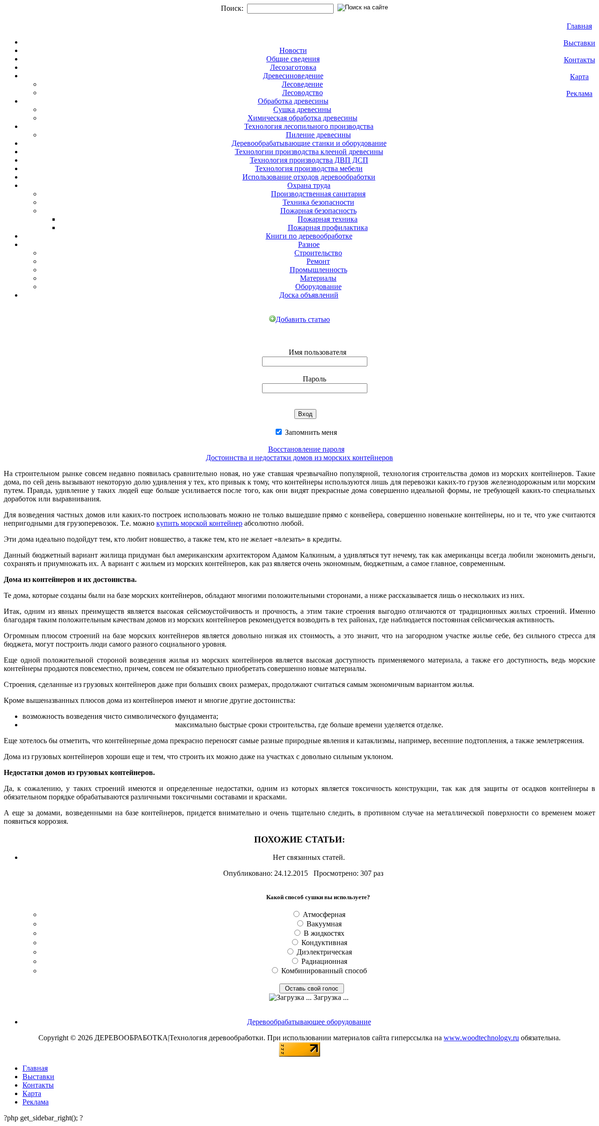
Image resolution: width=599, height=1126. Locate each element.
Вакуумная (324, 924)
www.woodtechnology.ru (481, 1038)
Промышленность (318, 270)
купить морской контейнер (199, 523)
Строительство (318, 253)
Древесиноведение (293, 76)
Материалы (318, 278)
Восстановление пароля (306, 449)
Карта (579, 77)
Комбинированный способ (324, 971)
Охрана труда (308, 185)
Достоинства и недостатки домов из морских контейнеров (299, 458)
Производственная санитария (318, 194)
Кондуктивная (324, 943)
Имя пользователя (317, 352)
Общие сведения (293, 59)
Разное (309, 244)
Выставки (579, 43)
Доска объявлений (308, 295)
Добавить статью (303, 319)
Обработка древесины (293, 101)
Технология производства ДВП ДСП (309, 160)
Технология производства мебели (309, 168)
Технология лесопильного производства (308, 126)
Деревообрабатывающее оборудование (309, 1022)
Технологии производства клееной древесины (309, 152)
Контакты (579, 60)
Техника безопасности (318, 202)
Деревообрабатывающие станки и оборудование (309, 143)
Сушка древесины (302, 109)
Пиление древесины (318, 135)
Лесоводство (302, 93)
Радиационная (324, 961)
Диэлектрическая (324, 952)
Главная (579, 26)
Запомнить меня (310, 432)
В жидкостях (324, 933)
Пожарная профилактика (328, 227)
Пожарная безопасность (318, 211)
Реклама (579, 93)
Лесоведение (302, 84)
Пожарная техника (328, 219)
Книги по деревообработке (309, 236)
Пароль (314, 379)
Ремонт (318, 261)
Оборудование (318, 287)
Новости (293, 50)
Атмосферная (324, 914)
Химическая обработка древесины (303, 118)
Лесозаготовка (293, 67)
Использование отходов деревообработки (308, 177)
